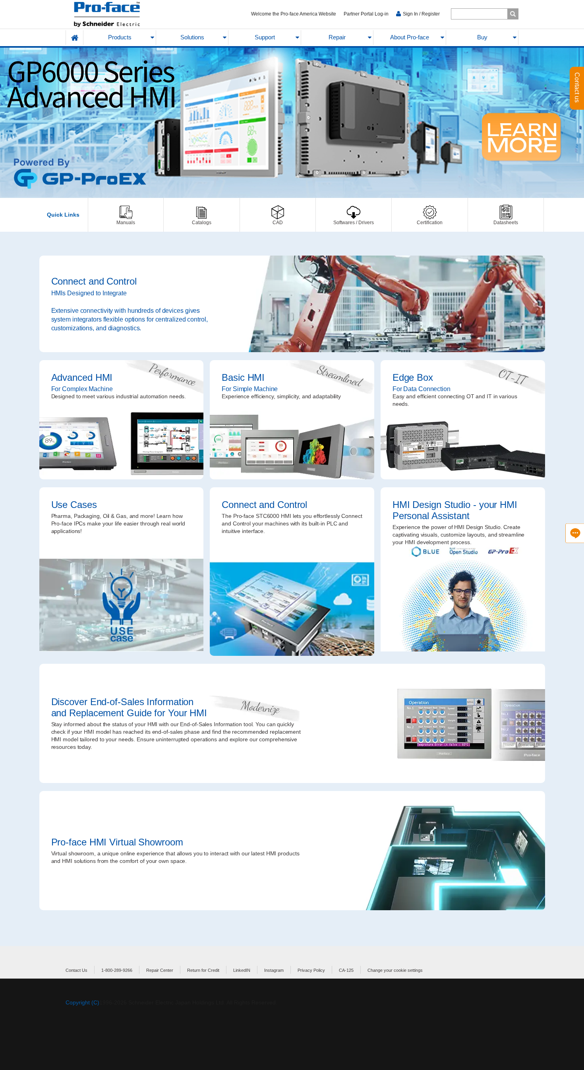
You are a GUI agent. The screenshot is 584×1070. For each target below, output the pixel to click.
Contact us (577, 88)
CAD (277, 215)
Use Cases (121, 571)
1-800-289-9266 (116, 970)
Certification (429, 215)
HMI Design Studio (463, 571)
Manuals (125, 215)
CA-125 (346, 970)
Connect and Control (292, 304)
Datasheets (505, 215)
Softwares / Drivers (353, 215)
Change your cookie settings (395, 970)
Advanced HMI (121, 419)
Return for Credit (203, 970)
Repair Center (159, 970)
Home (74, 37)
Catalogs (201, 215)
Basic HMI (292, 419)
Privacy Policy (311, 970)
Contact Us (76, 970)
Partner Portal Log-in (366, 14)
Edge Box (463, 419)
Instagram (274, 970)
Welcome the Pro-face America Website (293, 14)
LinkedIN (241, 970)
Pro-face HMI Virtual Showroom (292, 850)
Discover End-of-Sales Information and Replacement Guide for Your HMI (292, 723)
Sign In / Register (421, 14)
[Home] (126, 14)
